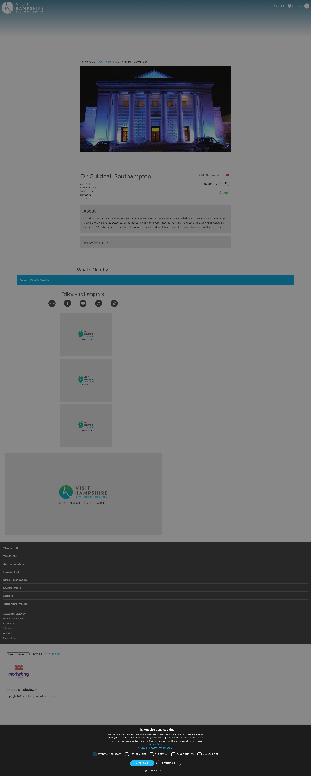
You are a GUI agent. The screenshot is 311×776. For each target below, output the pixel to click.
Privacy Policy (155, 744)
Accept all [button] (142, 763)
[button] (155, 748)
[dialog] (155, 750)
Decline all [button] (168, 763)
